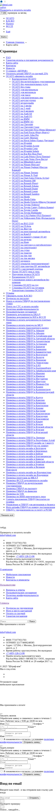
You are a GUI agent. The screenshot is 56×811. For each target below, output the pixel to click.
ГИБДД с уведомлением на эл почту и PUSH (29, 510)
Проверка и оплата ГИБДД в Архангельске (28, 341)
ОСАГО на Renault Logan (25, 191)
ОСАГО (10, 18)
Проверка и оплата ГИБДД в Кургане (25, 429)
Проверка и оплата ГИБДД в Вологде (25, 357)
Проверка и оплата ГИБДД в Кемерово (26, 403)
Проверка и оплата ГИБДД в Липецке (25, 437)
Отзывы (10, 293)
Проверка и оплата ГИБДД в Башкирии (26, 349)
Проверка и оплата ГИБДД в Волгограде (27, 354)
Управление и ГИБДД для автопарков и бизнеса (30, 504)
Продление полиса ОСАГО (26, 274)
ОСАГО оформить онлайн (19, 76)
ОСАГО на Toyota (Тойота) (26, 204)
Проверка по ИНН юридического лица (26, 496)
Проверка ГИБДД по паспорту (21, 488)
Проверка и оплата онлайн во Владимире (27, 475)
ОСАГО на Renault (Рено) (25, 183)
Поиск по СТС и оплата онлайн (22, 306)
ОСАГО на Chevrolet (22, 124)
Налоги (10, 23)
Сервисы (4, 603)
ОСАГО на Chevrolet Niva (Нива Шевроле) (34, 129)
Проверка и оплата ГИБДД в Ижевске (25, 376)
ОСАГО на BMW (21, 119)
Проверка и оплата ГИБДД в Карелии (25, 400)
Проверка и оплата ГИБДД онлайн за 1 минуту (30, 443)
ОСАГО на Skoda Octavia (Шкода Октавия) (34, 202)
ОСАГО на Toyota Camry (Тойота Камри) (33, 207)
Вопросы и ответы (15, 590)
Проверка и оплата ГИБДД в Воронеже (26, 360)
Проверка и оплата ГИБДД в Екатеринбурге (28, 368)
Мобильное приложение (18, 574)
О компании (6, 569)
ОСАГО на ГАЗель (21, 226)
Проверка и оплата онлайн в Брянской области (30, 461)
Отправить (34, 798)
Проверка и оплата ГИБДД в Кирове (24, 408)
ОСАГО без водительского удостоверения (33, 81)
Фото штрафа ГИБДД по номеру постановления (30, 507)
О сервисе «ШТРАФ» (17, 71)
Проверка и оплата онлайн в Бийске (24, 453)
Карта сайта (12, 63)
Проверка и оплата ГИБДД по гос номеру (27, 445)
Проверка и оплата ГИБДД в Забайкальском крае (31, 370)
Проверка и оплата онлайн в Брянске (25, 459)
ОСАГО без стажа (21, 87)
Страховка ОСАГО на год (25, 285)
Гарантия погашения (16, 616)
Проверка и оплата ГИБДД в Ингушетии (27, 378)
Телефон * (38, 724)
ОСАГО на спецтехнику (24, 247)
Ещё (8, 31)
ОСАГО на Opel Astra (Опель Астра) (30, 178)
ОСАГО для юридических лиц (27, 97)
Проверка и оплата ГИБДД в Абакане (25, 330)
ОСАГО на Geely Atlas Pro (25, 135)
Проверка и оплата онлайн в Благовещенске (28, 456)
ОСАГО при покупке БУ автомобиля (31, 266)
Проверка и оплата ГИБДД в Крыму (24, 421)
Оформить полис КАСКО (19, 295)
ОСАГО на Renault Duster (25, 188)
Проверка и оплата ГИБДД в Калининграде (28, 389)
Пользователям (7, 585)
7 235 (3, 13)
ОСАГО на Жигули (22, 229)
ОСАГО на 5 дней (21, 108)
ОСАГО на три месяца (23, 258)
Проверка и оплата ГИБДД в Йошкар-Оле (27, 384)
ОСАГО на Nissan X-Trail (25, 175)
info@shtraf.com (8, 535)
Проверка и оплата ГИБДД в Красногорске (28, 413)
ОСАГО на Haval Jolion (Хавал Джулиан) (33, 140)
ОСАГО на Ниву (20, 242)
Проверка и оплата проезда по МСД (24, 325)
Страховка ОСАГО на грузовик (28, 287)
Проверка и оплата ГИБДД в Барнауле (25, 346)
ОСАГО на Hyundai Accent (25, 146)
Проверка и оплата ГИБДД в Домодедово (27, 362)
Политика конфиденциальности (22, 309)
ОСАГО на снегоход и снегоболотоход (32, 245)
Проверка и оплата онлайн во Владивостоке (28, 472)
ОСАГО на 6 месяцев (23, 111)
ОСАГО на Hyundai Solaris (25, 151)
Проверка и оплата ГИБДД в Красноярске (27, 419)
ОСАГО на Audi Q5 (22, 116)
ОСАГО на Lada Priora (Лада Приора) (31, 156)
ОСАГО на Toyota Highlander (27, 212)
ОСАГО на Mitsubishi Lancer (26, 162)
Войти (4, 37)
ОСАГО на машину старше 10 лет (29, 237)
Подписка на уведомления (19, 608)
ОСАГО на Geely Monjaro (25, 138)
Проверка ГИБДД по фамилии (21, 491)
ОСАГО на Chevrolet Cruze (25, 127)
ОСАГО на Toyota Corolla (25, 210)
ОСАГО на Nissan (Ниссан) (26, 164)
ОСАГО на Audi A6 (22, 113)
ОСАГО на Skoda (21, 196)
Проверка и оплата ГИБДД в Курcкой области (29, 427)
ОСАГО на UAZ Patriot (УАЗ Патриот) (31, 215)
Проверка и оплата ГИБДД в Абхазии (25, 333)
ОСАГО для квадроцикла (25, 89)
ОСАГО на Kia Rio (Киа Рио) (27, 154)
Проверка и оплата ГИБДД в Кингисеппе (27, 405)
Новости (10, 68)
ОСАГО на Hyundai (22, 143)
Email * (32, 727)
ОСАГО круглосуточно (24, 100)
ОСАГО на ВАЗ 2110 (22, 223)
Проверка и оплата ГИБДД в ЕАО (23, 365)
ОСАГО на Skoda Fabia (24, 199)
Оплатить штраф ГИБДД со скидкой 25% (27, 73)
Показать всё (7, 515)
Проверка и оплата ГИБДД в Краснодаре (27, 416)
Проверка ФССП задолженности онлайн (27, 480)
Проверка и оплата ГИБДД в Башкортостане (28, 352)
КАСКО (10, 21)
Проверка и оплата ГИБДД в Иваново (25, 373)
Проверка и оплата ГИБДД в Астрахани (26, 344)
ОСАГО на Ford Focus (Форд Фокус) (30, 132)
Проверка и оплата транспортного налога (27, 328)
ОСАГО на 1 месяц (22, 105)
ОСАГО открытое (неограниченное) (30, 263)
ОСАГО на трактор (22, 253)
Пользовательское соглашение (21, 312)
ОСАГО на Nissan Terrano (25, 172)
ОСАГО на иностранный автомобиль (31, 231)
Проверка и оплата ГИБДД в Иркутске (26, 381)
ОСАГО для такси (21, 95)
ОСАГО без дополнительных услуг (30, 84)
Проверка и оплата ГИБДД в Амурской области (30, 338)
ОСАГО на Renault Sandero (25, 194)
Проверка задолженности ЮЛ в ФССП (26, 317)
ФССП (9, 26)
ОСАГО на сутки (21, 250)
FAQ (8, 57)
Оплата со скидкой (15, 613)
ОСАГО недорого (21, 261)
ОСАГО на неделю (21, 239)
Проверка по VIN (15, 494)
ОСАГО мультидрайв (23, 103)
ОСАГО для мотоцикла (24, 92)
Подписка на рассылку (17, 298)
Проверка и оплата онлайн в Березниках (26, 451)
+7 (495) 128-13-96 (25, 556)
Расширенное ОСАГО (23, 277)
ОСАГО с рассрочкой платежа (27, 269)
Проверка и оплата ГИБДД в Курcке (24, 424)
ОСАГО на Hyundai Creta (25, 148)
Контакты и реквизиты (17, 580)
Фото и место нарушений (19, 610)
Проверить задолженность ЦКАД (23, 314)
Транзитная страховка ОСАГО (27, 290)
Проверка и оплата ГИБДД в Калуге (24, 397)
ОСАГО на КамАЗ (21, 234)
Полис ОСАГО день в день (26, 271)
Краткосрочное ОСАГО (24, 79)
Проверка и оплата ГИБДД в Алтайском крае (29, 336)
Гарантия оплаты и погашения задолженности (29, 60)
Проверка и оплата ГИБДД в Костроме (26, 411)
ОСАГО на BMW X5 (22, 121)
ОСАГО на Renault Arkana (25, 186)
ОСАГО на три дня (22, 255)
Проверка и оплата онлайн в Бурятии (25, 464)
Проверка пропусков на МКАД (22, 478)
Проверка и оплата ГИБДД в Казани (24, 386)
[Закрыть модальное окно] (1, 713)
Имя (2, 724)
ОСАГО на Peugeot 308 (24, 180)
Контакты (11, 65)
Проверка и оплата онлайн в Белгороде (26, 448)
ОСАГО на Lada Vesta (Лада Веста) (30, 159)
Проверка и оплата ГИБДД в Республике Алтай (30, 440)
